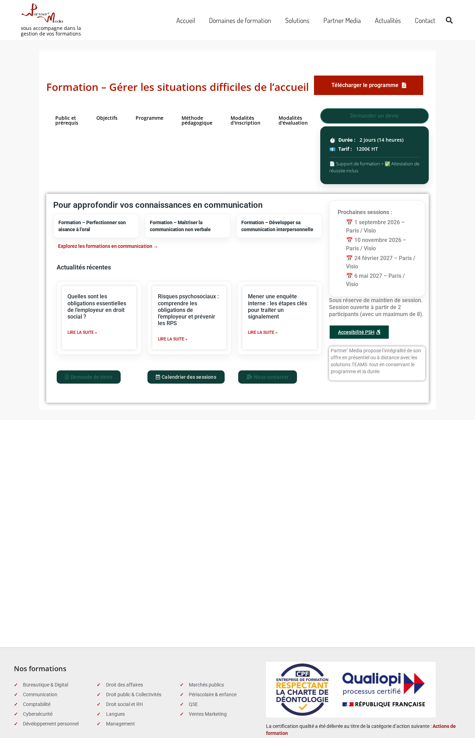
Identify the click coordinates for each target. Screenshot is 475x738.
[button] (449, 20)
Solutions (297, 20)
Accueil (185, 20)
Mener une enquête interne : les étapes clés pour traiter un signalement (277, 306)
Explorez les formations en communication (105, 246)
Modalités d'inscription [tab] (245, 120)
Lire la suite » (82, 332)
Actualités (388, 20)
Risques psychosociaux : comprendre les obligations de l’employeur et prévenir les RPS (188, 310)
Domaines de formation (240, 20)
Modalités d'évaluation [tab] (293, 120)
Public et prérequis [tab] (66, 120)
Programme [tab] (149, 118)
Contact (425, 20)
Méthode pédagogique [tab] (197, 120)
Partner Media (342, 20)
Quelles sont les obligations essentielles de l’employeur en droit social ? (96, 306)
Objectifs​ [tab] (107, 118)
